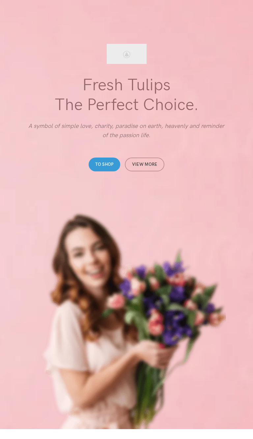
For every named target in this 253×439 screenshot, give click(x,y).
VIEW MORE (144, 164)
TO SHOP (104, 164)
